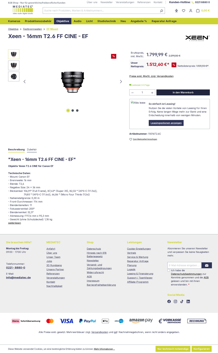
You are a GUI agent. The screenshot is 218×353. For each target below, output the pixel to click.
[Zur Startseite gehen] (22, 9)
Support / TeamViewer (140, 277)
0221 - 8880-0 (15, 267)
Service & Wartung (137, 257)
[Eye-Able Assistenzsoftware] (176, 10)
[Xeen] (197, 38)
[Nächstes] (121, 81)
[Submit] (207, 265)
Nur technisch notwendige (172, 348)
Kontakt (158, 2)
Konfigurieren (202, 348)
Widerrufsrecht (95, 272)
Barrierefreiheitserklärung (101, 284)
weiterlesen (14, 222)
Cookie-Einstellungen (139, 248)
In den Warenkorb (183, 92)
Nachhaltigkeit (54, 286)
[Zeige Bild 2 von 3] (72, 110)
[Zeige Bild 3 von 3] (77, 110)
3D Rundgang (54, 265)
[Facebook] (169, 301)
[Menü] (171, 9)
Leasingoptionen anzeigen (166, 122)
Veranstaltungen (125, 2)
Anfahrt (50, 248)
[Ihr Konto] (190, 10)
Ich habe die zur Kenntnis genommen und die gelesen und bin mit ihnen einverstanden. (190, 277)
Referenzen (144, 2)
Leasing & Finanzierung (140, 273)
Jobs (49, 261)
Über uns (92, 2)
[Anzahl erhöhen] (152, 92)
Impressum (93, 280)
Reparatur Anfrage (137, 261)
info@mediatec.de (18, 277)
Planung (131, 265)
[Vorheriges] (24, 81)
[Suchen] (161, 10)
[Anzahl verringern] (132, 92)
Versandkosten (99, 332)
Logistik (131, 269)
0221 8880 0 (202, 2)
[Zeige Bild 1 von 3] (68, 110)
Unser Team (53, 257)
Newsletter (107, 2)
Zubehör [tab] (32, 149)
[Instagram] (176, 301)
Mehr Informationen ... (104, 349)
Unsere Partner (55, 269)
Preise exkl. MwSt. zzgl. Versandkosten (151, 76)
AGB (89, 276)
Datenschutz (94, 248)
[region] (65, 81)
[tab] (16, 149)
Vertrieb (131, 252)
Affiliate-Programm (137, 281)
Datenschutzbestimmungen (186, 273)
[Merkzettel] (183, 10)
